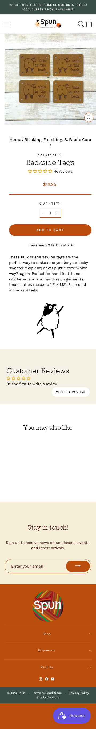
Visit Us (47, 667)
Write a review (70, 392)
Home (15, 139)
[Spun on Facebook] (46, 679)
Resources (46, 650)
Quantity (50, 203)
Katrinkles (50, 155)
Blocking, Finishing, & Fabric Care (58, 139)
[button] (40, 171)
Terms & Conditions (47, 693)
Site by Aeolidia (48, 697)
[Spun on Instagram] (40, 679)
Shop (47, 634)
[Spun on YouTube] (52, 679)
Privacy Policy (79, 693)
